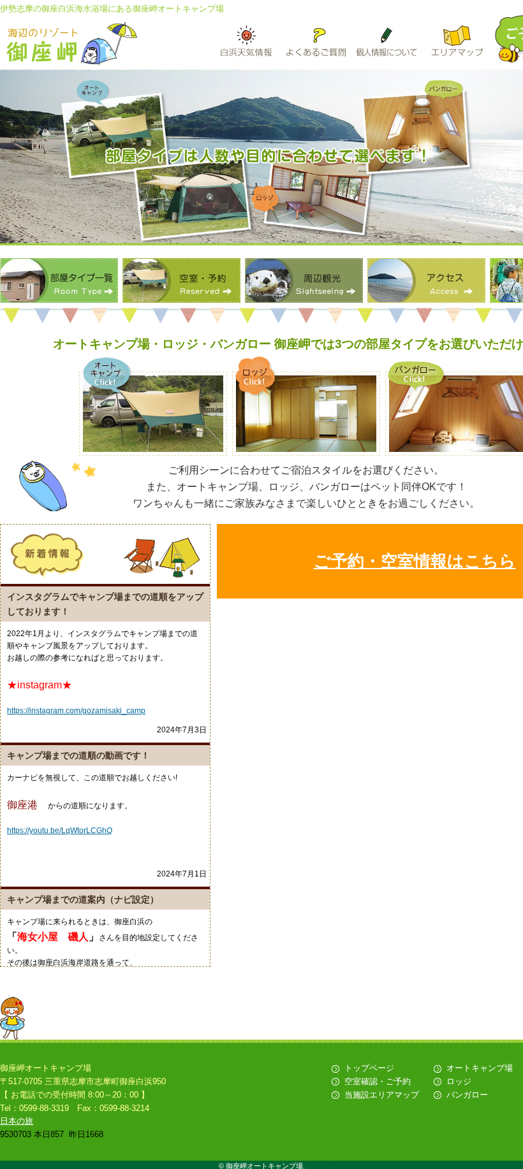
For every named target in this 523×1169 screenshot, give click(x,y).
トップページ (369, 1068)
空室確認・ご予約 (377, 1081)
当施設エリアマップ (381, 1095)
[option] (261, 157)
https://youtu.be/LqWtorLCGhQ (59, 830)
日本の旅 (16, 1121)
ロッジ (458, 1081)
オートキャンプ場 (479, 1068)
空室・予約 (181, 280)
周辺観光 (304, 280)
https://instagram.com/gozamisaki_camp (76, 710)
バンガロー (467, 1095)
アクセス (426, 280)
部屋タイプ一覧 (59, 280)
